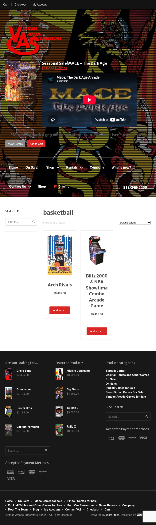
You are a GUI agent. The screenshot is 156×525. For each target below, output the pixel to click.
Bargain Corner (115, 370)
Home (13, 167)
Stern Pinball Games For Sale (124, 392)
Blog (36, 509)
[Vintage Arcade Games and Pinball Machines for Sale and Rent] (33, 41)
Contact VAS (73, 509)
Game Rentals (108, 505)
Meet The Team (18, 509)
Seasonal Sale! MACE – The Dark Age (74, 63)
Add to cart (36, 144)
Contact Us (17, 186)
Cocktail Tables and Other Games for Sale (35, 505)
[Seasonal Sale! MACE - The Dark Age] (20, 99)
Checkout (20, 4)
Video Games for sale (48, 501)
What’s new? (121, 167)
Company (97, 167)
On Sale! (31, 167)
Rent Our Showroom (80, 505)
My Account (40, 4)
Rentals (72, 167)
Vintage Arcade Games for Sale (126, 396)
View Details (15, 144)
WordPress (112, 515)
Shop (50, 167)
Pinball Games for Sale (120, 388)
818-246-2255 (135, 187)
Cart (5, 4)
